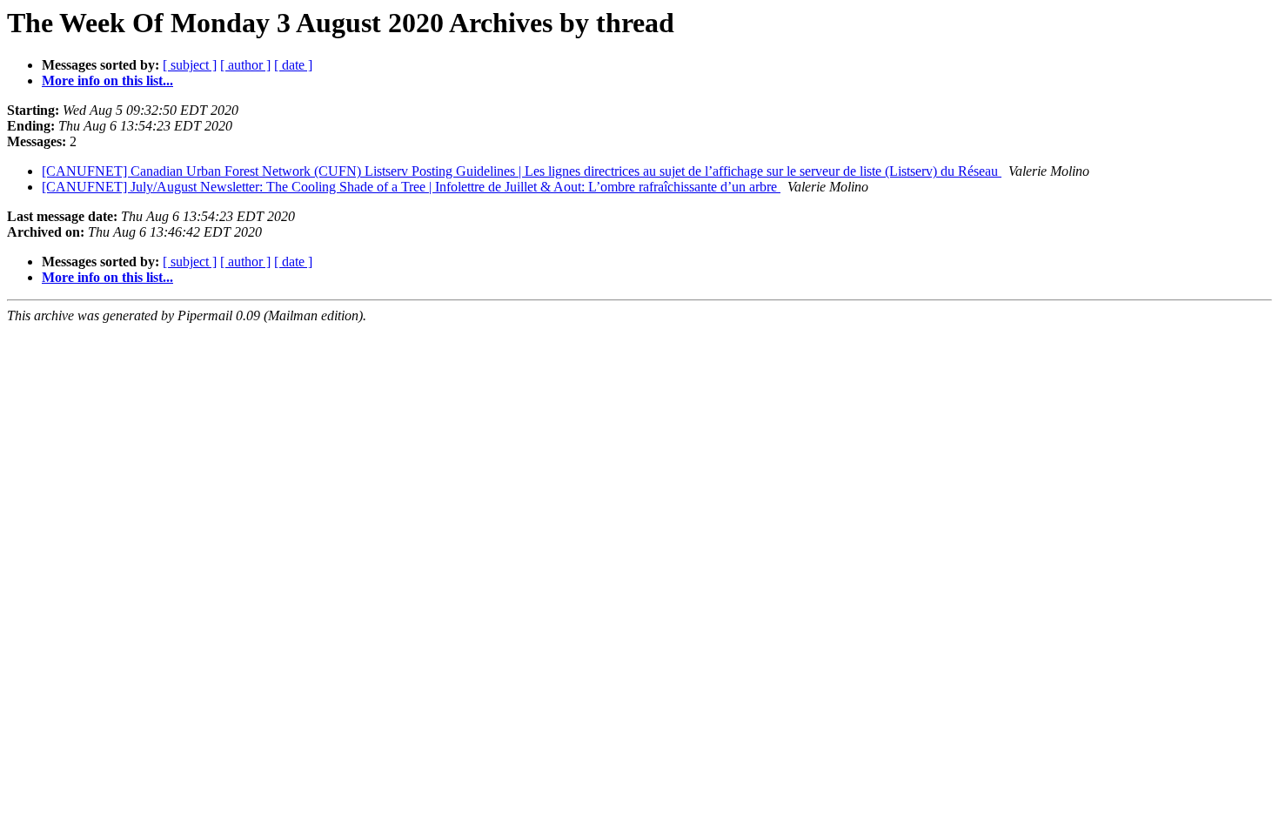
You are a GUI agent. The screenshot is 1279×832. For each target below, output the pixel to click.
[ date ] (293, 64)
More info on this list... (107, 80)
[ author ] (245, 64)
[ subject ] (190, 64)
